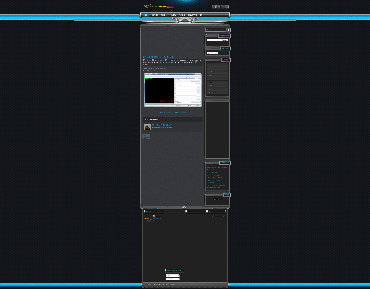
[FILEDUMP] (163, 16)
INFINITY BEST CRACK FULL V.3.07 (174, 62)
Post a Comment (146, 138)
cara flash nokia (172, 60)
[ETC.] (201, 16)
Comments (170, 278)
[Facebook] (214, 6)
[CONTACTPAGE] (192, 16)
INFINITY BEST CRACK (159, 62)
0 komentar (145, 64)
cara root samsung (193, 60)
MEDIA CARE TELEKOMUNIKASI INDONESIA (163, 284)
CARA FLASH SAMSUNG (183, 60)
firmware (211, 79)
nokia (185, 62)
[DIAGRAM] (173, 16)
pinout (210, 65)
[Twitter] (218, 6)
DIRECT (211, 85)
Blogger (223, 216)
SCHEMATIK (212, 92)
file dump (211, 75)
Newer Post (145, 141)
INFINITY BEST (149, 62)
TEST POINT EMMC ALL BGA (215, 172)
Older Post (200, 141)
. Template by (181, 284)
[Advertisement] (172, 41)
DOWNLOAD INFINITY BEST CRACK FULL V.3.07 (172, 112)
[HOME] (146, 16)
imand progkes (158, 216)
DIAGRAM (211, 72)
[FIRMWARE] (154, 16)
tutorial (210, 82)
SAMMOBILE (190, 62)
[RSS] (227, 6)
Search (228, 29)
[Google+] (223, 6)
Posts (168, 275)
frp (209, 89)
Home (172, 141)
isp (209, 68)
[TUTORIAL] (181, 16)
